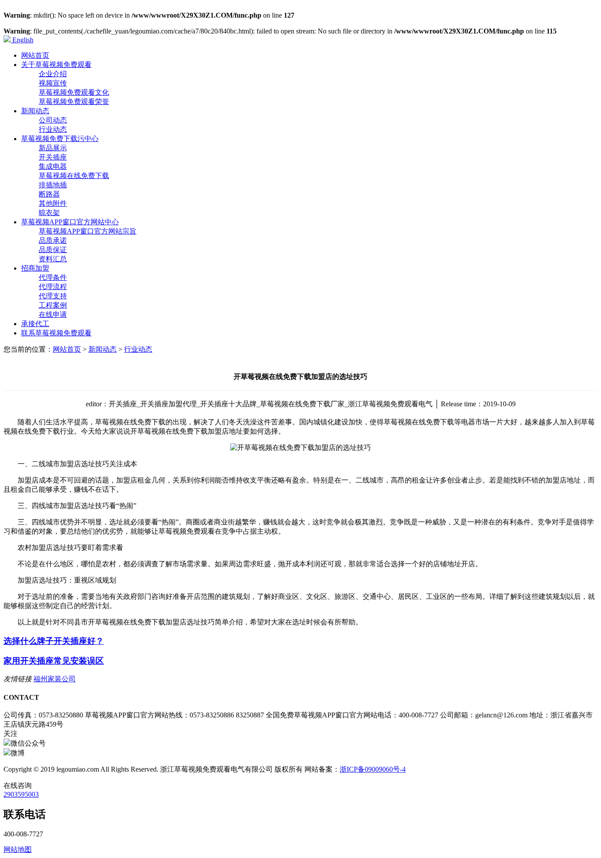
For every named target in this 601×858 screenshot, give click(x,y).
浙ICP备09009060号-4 (373, 769)
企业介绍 (53, 74)
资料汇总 (53, 259)
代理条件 (53, 277)
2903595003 (21, 794)
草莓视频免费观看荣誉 (74, 101)
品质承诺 (53, 240)
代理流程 (53, 286)
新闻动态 (102, 349)
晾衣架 (49, 212)
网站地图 (18, 849)
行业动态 (53, 129)
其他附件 (53, 203)
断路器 (49, 194)
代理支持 (53, 296)
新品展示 (53, 148)
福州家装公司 (54, 679)
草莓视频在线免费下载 (74, 175)
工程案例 (53, 305)
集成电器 (53, 166)
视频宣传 (53, 83)
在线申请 (53, 314)
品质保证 (53, 249)
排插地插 (53, 185)
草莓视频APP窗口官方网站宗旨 (87, 231)
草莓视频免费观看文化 (74, 92)
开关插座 (53, 157)
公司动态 (53, 120)
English (22, 40)
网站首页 (67, 349)
